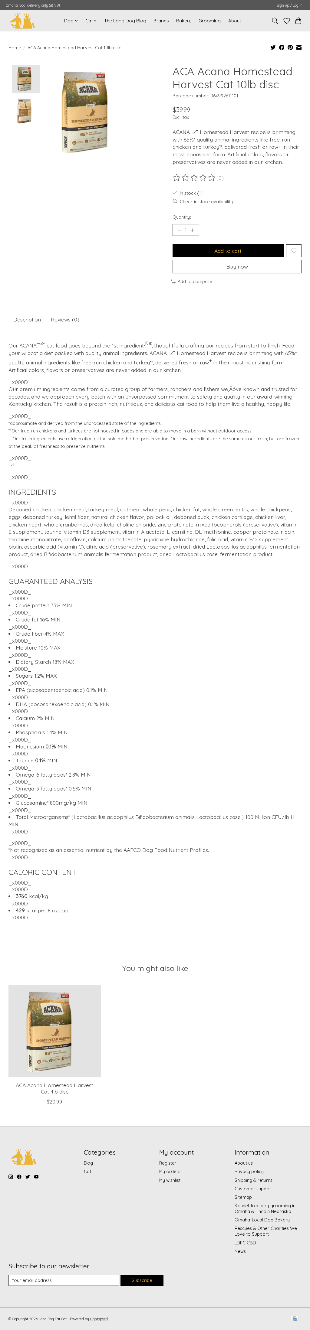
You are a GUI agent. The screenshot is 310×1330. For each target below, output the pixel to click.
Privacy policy (249, 1171)
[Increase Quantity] (192, 230)
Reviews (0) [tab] (65, 319)
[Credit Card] (294, 1319)
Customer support (254, 1188)
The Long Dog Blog (125, 21)
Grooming (210, 21)
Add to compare (195, 281)
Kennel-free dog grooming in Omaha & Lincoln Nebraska (265, 1208)
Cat (87, 1171)
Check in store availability (206, 201)
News (240, 1251)
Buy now (237, 266)
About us (244, 1163)
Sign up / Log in (289, 5)
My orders (169, 1171)
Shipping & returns (253, 1180)
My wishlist (169, 1180)
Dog (88, 1163)
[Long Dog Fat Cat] (22, 20)
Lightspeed (99, 1319)
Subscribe (142, 1280)
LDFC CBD (245, 1243)
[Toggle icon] (274, 20)
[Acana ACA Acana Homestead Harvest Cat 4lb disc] (54, 1031)
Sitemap (243, 1197)
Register (167, 1163)
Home (14, 48)
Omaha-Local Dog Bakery (262, 1220)
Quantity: (182, 217)
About (234, 21)
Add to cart (228, 250)
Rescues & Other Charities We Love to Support (266, 1231)
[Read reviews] (195, 178)
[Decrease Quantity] (179, 230)
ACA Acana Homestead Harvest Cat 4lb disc (54, 1088)
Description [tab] (27, 319)
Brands (161, 21)
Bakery (183, 21)
